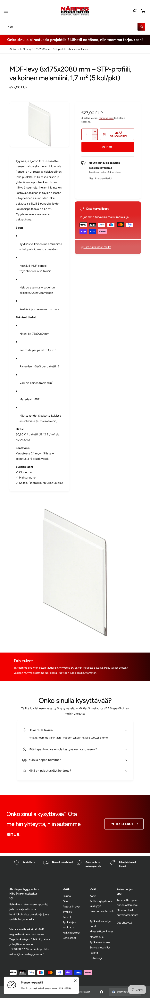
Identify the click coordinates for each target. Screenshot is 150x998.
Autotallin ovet (71, 906)
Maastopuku (97, 936)
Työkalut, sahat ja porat (100, 924)
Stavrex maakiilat (100, 947)
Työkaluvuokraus (100, 942)
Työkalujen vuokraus (69, 925)
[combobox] (75, 26)
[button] (6, 11)
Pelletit (67, 917)
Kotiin (93, 895)
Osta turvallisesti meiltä (97, 246)
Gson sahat (69, 937)
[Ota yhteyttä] (135, 11)
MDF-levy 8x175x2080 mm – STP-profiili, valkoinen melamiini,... (55, 49)
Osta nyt (108, 146)
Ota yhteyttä (124, 922)
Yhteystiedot (122, 824)
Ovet (66, 901)
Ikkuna (67, 895)
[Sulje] (75, 980)
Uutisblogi (96, 958)
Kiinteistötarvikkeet (101, 931)
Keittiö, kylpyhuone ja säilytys (101, 903)
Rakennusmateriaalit (101, 913)
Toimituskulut (106, 118)
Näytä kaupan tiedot (100, 178)
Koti (15, 49)
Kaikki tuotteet (71, 932)
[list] (75, 864)
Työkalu (67, 911)
